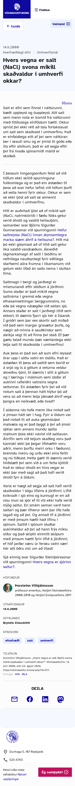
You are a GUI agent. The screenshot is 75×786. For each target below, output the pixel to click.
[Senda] (14, 699)
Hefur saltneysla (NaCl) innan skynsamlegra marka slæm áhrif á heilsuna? (35, 235)
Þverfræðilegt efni (17, 52)
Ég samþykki (53, 772)
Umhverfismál (47, 52)
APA (17, 674)
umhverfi (46, 640)
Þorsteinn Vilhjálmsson (34, 585)
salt (30, 640)
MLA (24, 674)
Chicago (8, 674)
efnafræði (12, 640)
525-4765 (16, 760)
